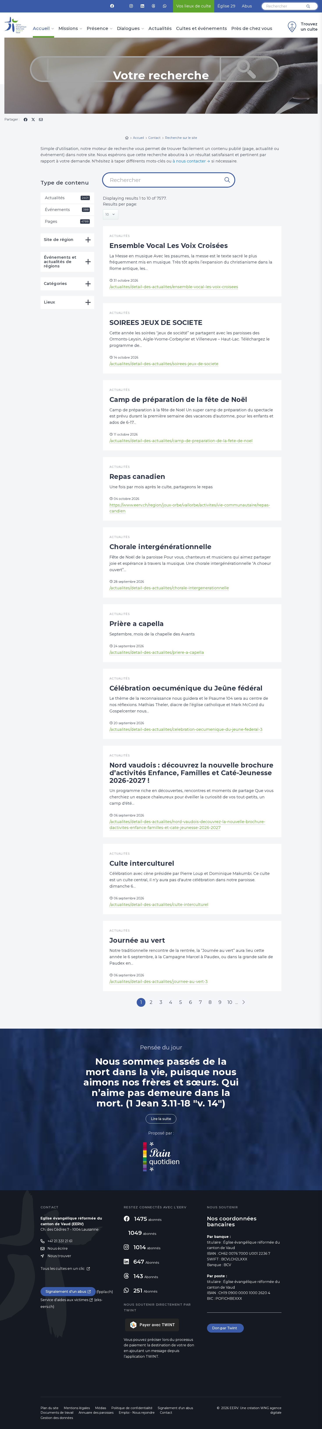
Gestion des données (57, 1418)
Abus (247, 6)
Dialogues (128, 28)
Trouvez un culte (309, 27)
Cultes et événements (201, 28)
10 (229, 1002)
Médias (100, 1408)
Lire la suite (161, 1119)
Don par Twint (225, 1328)
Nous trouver (59, 1256)
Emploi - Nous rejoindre (137, 1413)
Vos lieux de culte (193, 6)
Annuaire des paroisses (96, 1413)
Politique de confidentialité (131, 1408)
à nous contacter (189, 161)
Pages (67, 221)
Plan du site (49, 1408)
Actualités (160, 28)
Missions (68, 28)
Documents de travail (57, 1413)
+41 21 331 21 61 (60, 1241)
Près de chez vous (251, 28)
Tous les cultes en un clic (63, 1269)
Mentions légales (77, 1408)
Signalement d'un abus (66, 1291)
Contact (166, 1413)
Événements (67, 209)
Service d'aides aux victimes (64, 1300)
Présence (97, 28)
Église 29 (226, 6)
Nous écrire (58, 1248)
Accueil (41, 28)
